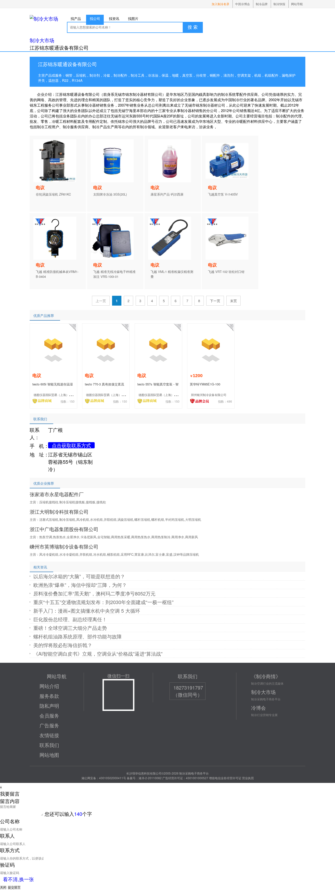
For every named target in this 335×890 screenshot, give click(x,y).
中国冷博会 (242, 4)
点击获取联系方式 (71, 445)
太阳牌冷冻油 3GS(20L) (110, 194)
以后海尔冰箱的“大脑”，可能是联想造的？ (79, 576)
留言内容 (10, 801)
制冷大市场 (42, 40)
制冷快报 (279, 4)
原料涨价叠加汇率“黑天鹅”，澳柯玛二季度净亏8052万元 (94, 593)
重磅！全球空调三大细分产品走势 (70, 627)
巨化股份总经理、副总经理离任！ (70, 619)
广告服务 (49, 725)
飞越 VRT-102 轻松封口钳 (226, 271)
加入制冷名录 (220, 4)
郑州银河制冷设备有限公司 (208, 395)
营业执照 (248, 778)
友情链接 (49, 735)
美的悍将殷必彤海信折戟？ (62, 645)
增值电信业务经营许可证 (225, 778)
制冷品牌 (262, 4)
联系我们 (49, 745)
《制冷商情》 (266, 676)
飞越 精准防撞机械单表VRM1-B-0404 (57, 274)
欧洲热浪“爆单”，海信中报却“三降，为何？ (80, 584)
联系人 (7, 835)
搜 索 (193, 27)
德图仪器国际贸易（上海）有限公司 (57, 395)
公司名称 (10, 821)
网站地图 (49, 754)
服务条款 (49, 695)
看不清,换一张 (18, 879)
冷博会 (258, 707)
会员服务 (49, 715)
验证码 (7, 864)
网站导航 (297, 4)
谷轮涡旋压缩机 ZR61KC (53, 194)
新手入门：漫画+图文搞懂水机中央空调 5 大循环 (86, 610)
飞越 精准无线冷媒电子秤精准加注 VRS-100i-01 (114, 274)
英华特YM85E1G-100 (205, 384)
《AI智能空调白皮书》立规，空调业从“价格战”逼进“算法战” (98, 653)
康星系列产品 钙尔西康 (167, 194)
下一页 (215, 300)
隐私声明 (49, 705)
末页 (233, 300)
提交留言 (14, 887)
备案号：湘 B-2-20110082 (144, 778)
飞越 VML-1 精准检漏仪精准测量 (172, 274)
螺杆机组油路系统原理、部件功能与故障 (77, 636)
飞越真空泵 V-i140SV (223, 194)
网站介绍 (49, 686)
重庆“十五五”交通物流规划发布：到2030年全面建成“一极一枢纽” (103, 602)
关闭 (3, 887)
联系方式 (10, 850)
